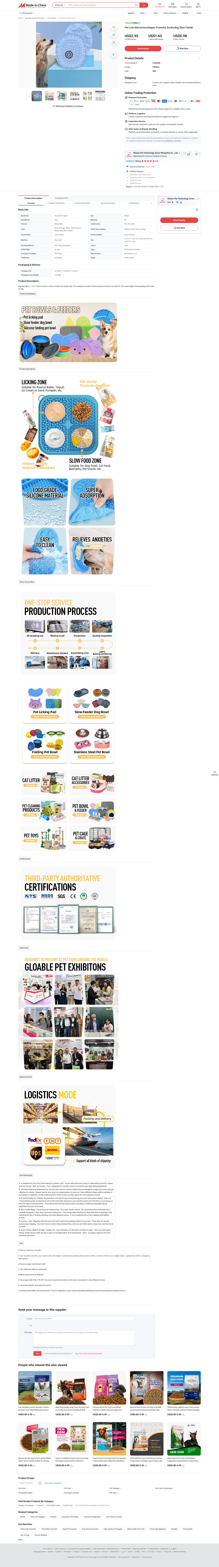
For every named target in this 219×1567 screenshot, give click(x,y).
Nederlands (114, 1552)
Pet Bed (53, 1517)
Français (76, 1552)
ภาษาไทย (151, 1552)
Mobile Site (164, 1549)
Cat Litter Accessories (163, 1488)
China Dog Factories (28, 1529)
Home (20, 18)
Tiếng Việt (167, 1552)
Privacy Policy (147, 1557)
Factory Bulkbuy (40, 1535)
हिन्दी (143, 1552)
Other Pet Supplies (37, 1517)
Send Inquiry (143, 48)
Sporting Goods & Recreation (35, 18)
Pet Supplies (52, 18)
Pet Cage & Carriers (71, 1493)
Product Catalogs (54, 1483)
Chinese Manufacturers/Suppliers (79, 1549)
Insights (173, 1549)
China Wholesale (99, 1549)
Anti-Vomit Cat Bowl (114, 1517)
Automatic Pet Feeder (70, 1517)
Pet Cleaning (114, 1488)
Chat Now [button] (184, 48)
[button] (147, 203)
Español (58, 1552)
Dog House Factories (90, 1529)
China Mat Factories (49, 1529)
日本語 (137, 1552)
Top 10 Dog (24, 1535)
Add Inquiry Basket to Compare (69, 106)
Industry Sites (125, 1549)
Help (155, 13)
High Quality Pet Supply (113, 1529)
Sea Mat (174, 1529)
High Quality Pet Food (135, 1529)
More (20, 1539)
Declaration (136, 1557)
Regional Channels (139, 1549)
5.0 (169, 202)
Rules (199, 13)
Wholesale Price (113, 1549)
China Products (60, 1549)
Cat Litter (22, 1488)
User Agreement (123, 1557)
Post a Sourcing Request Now (89, 1353)
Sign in (198, 6)
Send (37, 1353)
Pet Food (67, 1488)
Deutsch (105, 1552)
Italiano (96, 1552)
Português (67, 1552)
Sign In (129, 186)
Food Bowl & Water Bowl (67, 18)
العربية (123, 1552)
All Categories (27, 13)
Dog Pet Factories (70, 1529)
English (50, 1552)
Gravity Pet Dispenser (92, 1517)
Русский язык (87, 1552)
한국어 (130, 1552)
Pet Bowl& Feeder (25, 1493)
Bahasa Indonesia (180, 1552)
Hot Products (47, 1549)
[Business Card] (197, 209)
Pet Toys (113, 1493)
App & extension (169, 13)
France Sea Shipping (158, 1529)
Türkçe (159, 1552)
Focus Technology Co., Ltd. (93, 1557)
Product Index (153, 1549)
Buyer (142, 13)
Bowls (22, 1517)
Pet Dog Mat (188, 1529)
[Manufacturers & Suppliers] (32, 5)
